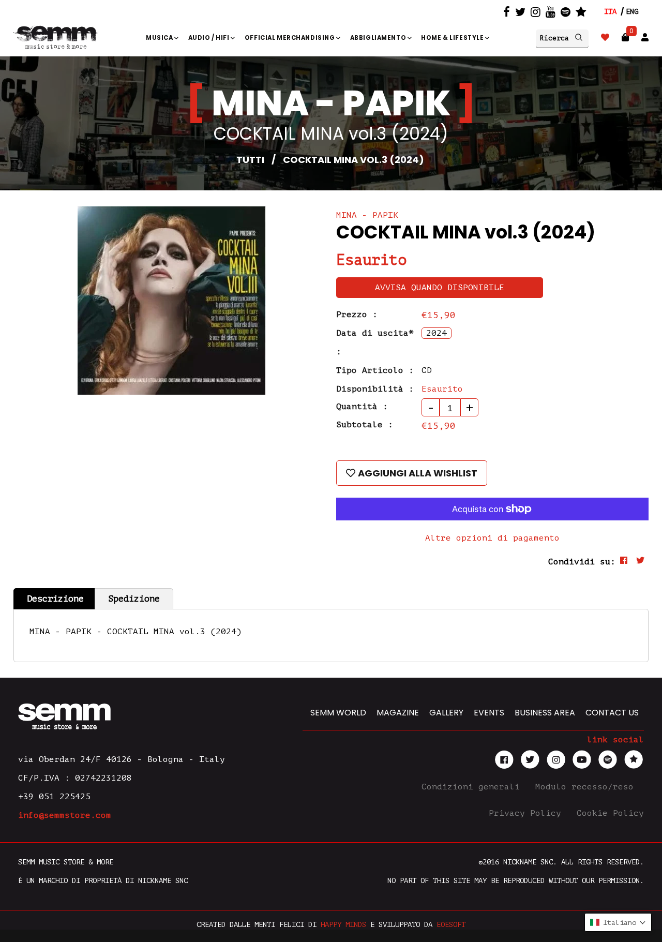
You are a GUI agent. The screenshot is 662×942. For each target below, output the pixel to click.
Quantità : (362, 406)
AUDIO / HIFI (209, 38)
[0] (625, 37)
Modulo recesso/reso (587, 786)
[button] (618, 922)
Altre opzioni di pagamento (492, 538)
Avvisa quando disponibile (439, 287)
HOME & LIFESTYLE (453, 38)
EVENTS (489, 713)
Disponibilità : (375, 389)
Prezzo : (357, 314)
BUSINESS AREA (545, 713)
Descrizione (55, 599)
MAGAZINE (398, 713)
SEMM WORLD (338, 713)
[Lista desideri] (605, 37)
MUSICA (160, 38)
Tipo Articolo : (375, 370)
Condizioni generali (473, 786)
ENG (632, 11)
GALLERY (446, 713)
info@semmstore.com (64, 815)
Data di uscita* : (375, 342)
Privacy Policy (527, 813)
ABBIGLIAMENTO (379, 38)
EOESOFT (451, 925)
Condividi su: (581, 561)
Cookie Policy (610, 813)
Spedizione (134, 599)
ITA (610, 11)
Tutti (250, 159)
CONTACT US (612, 713)
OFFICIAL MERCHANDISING (290, 38)
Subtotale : (364, 424)
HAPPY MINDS (343, 925)
